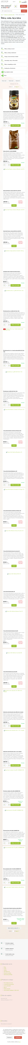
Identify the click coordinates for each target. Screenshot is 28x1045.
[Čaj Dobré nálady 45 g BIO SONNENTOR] (14, 779)
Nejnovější (4, 80)
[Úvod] (6, 6)
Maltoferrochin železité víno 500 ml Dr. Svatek (13, 712)
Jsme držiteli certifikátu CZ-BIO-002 (11, 990)
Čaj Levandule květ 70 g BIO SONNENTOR (12, 868)
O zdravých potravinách (9, 984)
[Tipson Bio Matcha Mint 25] (14, 580)
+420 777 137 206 (4, 1)
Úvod (2, 14)
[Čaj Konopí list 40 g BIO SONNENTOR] (14, 819)
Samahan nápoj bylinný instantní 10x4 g (11, 271)
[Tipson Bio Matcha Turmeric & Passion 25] (14, 419)
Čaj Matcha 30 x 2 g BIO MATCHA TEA (11, 311)
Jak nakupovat (7, 971)
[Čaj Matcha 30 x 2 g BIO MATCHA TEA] (14, 299)
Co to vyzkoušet (7, 986)
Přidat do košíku (16, 125)
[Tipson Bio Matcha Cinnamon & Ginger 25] (14, 499)
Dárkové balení (7, 989)
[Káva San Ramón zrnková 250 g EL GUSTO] (14, 179)
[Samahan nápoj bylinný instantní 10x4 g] (14, 260)
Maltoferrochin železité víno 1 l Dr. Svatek (12, 751)
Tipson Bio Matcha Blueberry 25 (10, 471)
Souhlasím (18, 1037)
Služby (5, 970)
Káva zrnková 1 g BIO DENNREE (9, 151)
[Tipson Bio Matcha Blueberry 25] (14, 459)
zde (19, 1041)
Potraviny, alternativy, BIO (9, 14)
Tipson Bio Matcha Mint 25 (9, 591)
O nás (5, 968)
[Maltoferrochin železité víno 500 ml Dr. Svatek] (14, 700)
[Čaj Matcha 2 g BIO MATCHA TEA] (14, 379)
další (17, 86)
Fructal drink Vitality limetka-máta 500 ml (12, 908)
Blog (5, 967)
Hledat (24, 11)
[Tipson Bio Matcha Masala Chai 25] (14, 619)
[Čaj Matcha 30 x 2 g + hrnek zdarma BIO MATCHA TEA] (14, 338)
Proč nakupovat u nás (8, 983)
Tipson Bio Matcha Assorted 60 (10, 671)
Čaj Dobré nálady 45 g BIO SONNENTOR (11, 791)
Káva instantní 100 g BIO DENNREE (10, 111)
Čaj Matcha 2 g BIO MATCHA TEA (10, 391)
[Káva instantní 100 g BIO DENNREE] (14, 100)
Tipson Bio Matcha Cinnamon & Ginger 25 (12, 510)
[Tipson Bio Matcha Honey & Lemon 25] (14, 539)
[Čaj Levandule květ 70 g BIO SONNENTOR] (14, 857)
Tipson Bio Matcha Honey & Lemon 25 (11, 551)
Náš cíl (5, 987)
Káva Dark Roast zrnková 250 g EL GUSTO (12, 231)
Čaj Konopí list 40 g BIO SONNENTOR (11, 830)
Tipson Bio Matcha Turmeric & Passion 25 (12, 430)
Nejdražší (18, 80)
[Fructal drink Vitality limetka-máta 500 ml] (14, 896)
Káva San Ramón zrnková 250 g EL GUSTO (12, 190)
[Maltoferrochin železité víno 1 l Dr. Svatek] (14, 740)
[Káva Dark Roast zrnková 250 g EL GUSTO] (14, 219)
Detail (14, 205)
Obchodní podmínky (8, 974)
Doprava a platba (7, 973)
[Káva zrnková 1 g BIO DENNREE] (14, 139)
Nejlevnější (11, 80)
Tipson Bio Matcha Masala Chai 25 (10, 630)
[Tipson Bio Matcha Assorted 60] (14, 660)
